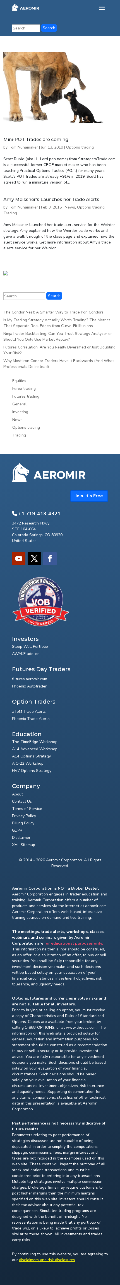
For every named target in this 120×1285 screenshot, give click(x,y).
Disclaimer (21, 837)
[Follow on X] (34, 558)
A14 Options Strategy (31, 756)
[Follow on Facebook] (50, 558)
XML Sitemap (23, 844)
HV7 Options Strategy (31, 770)
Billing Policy (23, 823)
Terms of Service (27, 808)
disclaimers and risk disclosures (47, 1260)
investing (20, 412)
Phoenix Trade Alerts (31, 718)
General (19, 404)
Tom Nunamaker (23, 147)
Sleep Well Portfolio (30, 646)
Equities (19, 380)
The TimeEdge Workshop (34, 741)
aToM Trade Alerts (29, 711)
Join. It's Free (89, 496)
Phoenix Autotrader (29, 686)
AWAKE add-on (26, 653)
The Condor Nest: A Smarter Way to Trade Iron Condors (53, 312)
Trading (10, 213)
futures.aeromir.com (29, 679)
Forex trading (24, 388)
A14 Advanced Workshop (34, 749)
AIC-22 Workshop (28, 763)
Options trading (80, 147)
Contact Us (22, 801)
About (17, 794)
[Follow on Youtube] (18, 558)
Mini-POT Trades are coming (35, 139)
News (70, 207)
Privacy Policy (24, 816)
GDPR (17, 830)
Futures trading (25, 396)
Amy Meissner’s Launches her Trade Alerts (51, 199)
